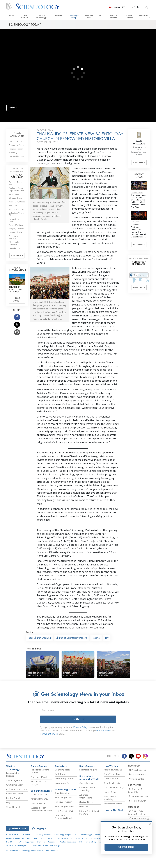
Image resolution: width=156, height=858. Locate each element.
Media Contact (137, 778)
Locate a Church (138, 800)
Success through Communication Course (41, 809)
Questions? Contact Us (135, 790)
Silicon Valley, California (14, 243)
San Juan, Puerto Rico (15, 183)
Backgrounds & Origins (16, 789)
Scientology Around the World (89, 778)
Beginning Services (41, 790)
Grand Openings (15, 141)
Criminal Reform (111, 778)
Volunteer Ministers (113, 803)
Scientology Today (73, 16)
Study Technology (112, 774)
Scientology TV (118, 7)
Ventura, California (16, 209)
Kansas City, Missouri (14, 220)
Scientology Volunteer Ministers (69, 838)
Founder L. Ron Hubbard (13, 774)
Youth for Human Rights (16, 845)
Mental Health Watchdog (110, 798)
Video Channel (13, 807)
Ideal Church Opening (39, 638)
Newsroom (143, 15)
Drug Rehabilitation (112, 783)
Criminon (41, 842)
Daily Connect (87, 766)
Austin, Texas (14, 205)
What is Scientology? (41, 16)
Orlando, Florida (15, 232)
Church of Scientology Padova (71, 638)
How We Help (89, 16)
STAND (9, 842)
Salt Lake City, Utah (17, 248)
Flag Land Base (86, 802)
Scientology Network (42, 834)
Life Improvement (39, 803)
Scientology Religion (62, 834)
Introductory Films (63, 783)
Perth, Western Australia (15, 237)
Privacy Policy (80, 726)
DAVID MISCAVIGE (139, 142)
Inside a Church (13, 798)
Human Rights (110, 792)
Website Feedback (139, 796)
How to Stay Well (113, 810)
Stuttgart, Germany (16, 228)
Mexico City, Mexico (17, 201)
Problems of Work (39, 777)
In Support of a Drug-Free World (92, 842)
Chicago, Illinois (15, 198)
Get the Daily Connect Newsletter (137, 812)
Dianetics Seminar (39, 794)
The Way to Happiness (24, 842)
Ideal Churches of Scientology (87, 789)
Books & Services (113, 16)
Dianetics (26, 834)
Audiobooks (60, 774)
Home (11, 15)
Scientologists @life (88, 769)
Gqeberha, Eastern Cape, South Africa (16, 189)
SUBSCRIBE (126, 847)
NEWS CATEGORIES (17, 134)
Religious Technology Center (18, 838)
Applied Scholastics (68, 842)
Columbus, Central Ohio (16, 214)
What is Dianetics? (14, 784)
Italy (106, 638)
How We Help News (17, 156)
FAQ (101, 15)
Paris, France (14, 194)
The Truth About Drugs (114, 787)
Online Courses (129, 16)
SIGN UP (78, 719)
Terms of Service (49, 733)
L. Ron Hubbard (24, 16)
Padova (96, 638)
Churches (58, 15)
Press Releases (138, 770)
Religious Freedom (16, 148)
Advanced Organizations (85, 796)
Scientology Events (16, 145)
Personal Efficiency (39, 798)
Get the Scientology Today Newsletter (138, 820)
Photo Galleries (138, 774)
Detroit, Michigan (16, 225)
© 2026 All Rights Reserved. (32, 850)
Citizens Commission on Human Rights (45, 845)
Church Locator (86, 783)
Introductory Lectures (64, 778)
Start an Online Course (43, 838)
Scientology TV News (64, 806)
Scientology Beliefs (15, 780)
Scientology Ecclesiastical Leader (64, 816)
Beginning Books (62, 769)
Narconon (52, 842)
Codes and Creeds (14, 793)
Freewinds (84, 806)
